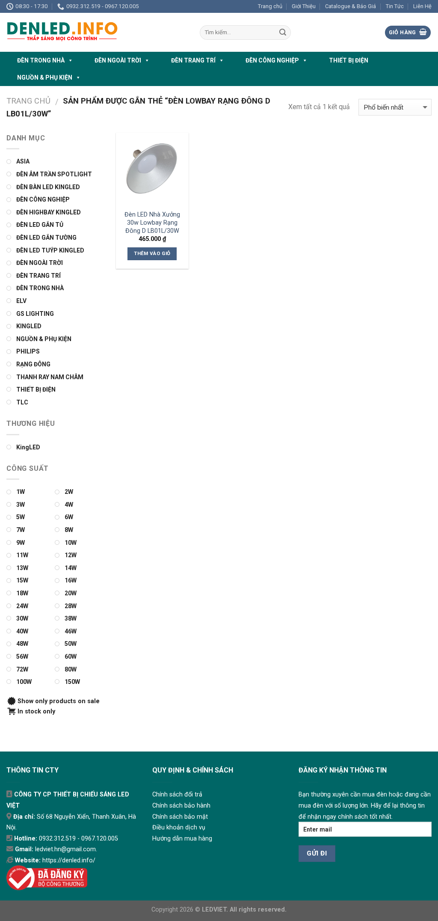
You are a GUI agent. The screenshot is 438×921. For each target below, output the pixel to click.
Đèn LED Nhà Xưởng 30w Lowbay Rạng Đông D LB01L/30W (152, 222)
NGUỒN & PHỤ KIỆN (44, 77)
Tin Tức (395, 6)
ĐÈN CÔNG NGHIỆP (272, 60)
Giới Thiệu (304, 6)
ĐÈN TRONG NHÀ (41, 60)
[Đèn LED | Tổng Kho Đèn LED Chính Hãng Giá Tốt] (96, 32)
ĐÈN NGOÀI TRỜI (118, 60)
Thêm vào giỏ (152, 253)
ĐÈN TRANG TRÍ (193, 60)
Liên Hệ (422, 6)
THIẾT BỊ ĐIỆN (348, 60)
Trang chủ (270, 6)
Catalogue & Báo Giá (350, 6)
